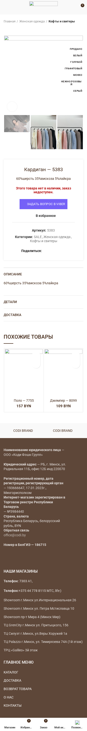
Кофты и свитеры (62, 21)
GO (73, 7)
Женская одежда (32, 21)
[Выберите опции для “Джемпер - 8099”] (76, 364)
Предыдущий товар (6, 28)
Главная (9, 21)
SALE (38, 237)
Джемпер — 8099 (63, 400)
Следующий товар (15, 28)
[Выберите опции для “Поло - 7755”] (36, 364)
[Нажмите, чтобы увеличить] (12, 106)
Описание (13, 274)
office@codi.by (15, 535)
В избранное (46, 215)
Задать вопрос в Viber (46, 204)
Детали (10, 302)
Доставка (12, 315)
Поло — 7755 (24, 400)
